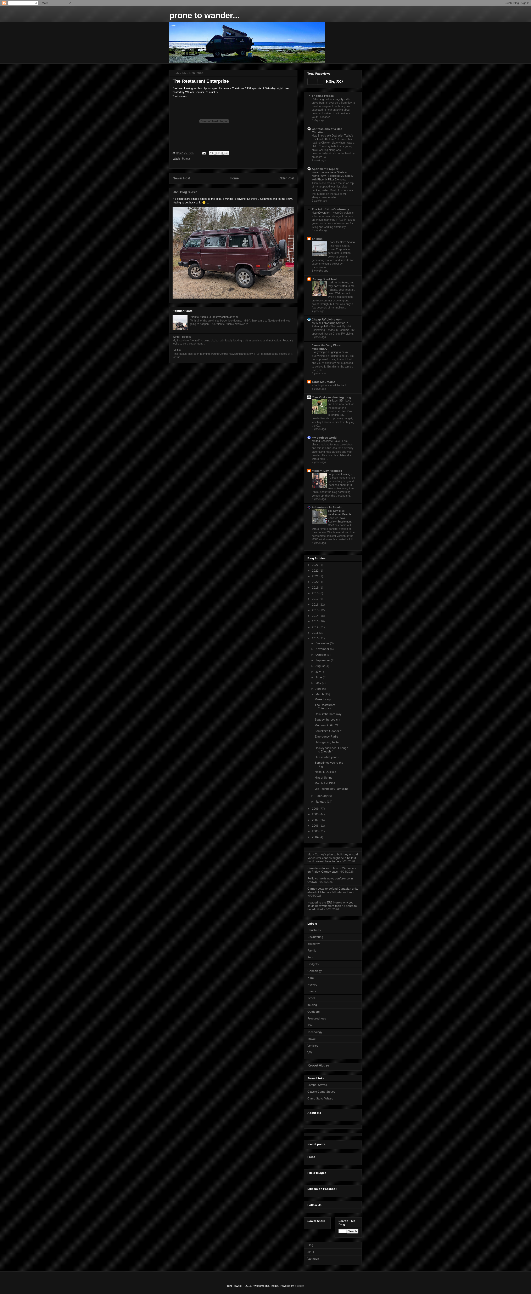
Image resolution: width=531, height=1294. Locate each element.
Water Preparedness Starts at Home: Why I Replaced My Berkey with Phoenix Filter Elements (332, 176)
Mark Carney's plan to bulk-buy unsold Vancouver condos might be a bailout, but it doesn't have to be (332, 858)
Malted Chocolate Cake (326, 441)
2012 (315, 627)
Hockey (312, 984)
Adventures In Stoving (327, 507)
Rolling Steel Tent (324, 279)
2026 (315, 564)
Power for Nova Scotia (341, 242)
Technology (314, 1032)
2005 (315, 831)
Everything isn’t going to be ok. (331, 352)
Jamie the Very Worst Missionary (326, 347)
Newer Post (181, 178)
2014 (315, 615)
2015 (315, 610)
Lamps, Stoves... (318, 1084)
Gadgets (313, 964)
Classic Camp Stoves (321, 1091)
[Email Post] (204, 153)
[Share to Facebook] (223, 153)
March (320, 694)
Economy (313, 943)
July (318, 671)
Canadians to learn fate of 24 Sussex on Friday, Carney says (331, 869)
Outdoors (313, 1011)
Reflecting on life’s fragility (328, 99)
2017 (315, 598)
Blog (310, 1245)
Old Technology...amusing (331, 788)
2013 (315, 621)
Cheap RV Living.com (327, 319)
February (321, 795)
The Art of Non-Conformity (330, 209)
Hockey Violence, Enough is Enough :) (331, 749)
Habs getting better (327, 742)
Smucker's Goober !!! (328, 731)
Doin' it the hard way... (329, 714)
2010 (315, 638)
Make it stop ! (323, 699)
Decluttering (315, 936)
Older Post (286, 178)
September (323, 660)
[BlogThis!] (215, 153)
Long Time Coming (339, 474)
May (318, 682)
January (321, 801)
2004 (315, 837)
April (318, 688)
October (321, 654)
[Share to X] (219, 153)
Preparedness (316, 1018)
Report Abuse (318, 1065)
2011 (315, 632)
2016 (315, 604)
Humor (186, 158)
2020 (315, 581)
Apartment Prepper (325, 169)
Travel (311, 1038)
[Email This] (211, 153)
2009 (315, 808)
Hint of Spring (323, 777)
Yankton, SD (336, 400)
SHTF (311, 1251)
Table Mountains (323, 381)
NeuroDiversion (321, 212)
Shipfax (317, 238)
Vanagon (313, 1258)
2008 (315, 814)
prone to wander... (204, 15)
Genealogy (314, 970)
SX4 (310, 1025)
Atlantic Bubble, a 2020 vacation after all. (214, 316)
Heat (310, 977)
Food (310, 957)
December (322, 643)
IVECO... (178, 350)
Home (234, 178)
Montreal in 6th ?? (327, 725)
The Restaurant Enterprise (325, 706)
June (319, 677)
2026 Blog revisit (185, 192)
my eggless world (324, 437)
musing (312, 1004)
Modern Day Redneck (327, 470)
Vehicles (312, 1045)
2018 (315, 593)
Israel (311, 998)
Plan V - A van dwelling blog (331, 397)
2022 (315, 570)
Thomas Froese (323, 95)
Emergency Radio (326, 736)
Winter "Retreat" (182, 336)
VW (309, 1052)
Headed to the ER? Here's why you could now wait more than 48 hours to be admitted (332, 906)
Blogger (299, 1285)
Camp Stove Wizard (320, 1098)
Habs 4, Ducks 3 (325, 771)
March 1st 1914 (325, 783)
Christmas (314, 930)
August (320, 666)
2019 (315, 587)
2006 (315, 825)
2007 (315, 820)
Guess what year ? (327, 757)
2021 (315, 576)
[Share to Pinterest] (227, 153)
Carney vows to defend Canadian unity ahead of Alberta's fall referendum (332, 890)
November (322, 649)
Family (311, 950)
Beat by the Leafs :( (327, 719)
